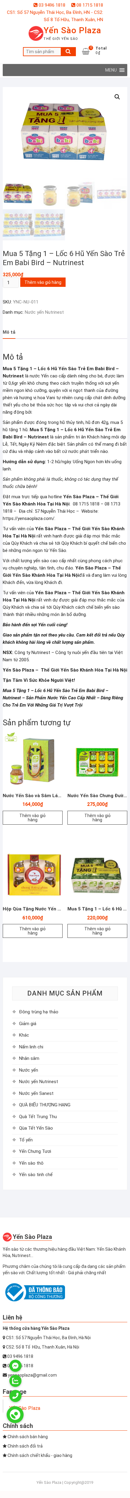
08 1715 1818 (89, 5)
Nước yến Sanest (36, 1093)
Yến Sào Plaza (72, 30)
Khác (24, 1035)
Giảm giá (27, 1023)
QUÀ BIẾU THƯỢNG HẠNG (44, 1105)
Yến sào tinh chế (36, 1174)
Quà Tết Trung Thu (38, 1116)
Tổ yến (26, 1140)
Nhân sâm (29, 1058)
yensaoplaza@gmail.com (32, 1375)
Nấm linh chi (31, 1047)
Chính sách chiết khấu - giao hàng (39, 1455)
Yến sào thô (31, 1163)
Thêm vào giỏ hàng (42, 282)
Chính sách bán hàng (27, 1436)
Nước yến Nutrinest (44, 312)
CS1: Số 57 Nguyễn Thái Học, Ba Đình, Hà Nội (48, 1337)
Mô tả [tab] (9, 332)
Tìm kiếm (68, 51)
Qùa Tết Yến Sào (36, 1128)
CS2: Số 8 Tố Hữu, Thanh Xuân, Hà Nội (42, 1347)
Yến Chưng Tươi (35, 1151)
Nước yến (28, 1070)
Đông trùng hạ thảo (38, 1012)
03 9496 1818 (51, 5)
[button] (111, 70)
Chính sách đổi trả (25, 1446)
